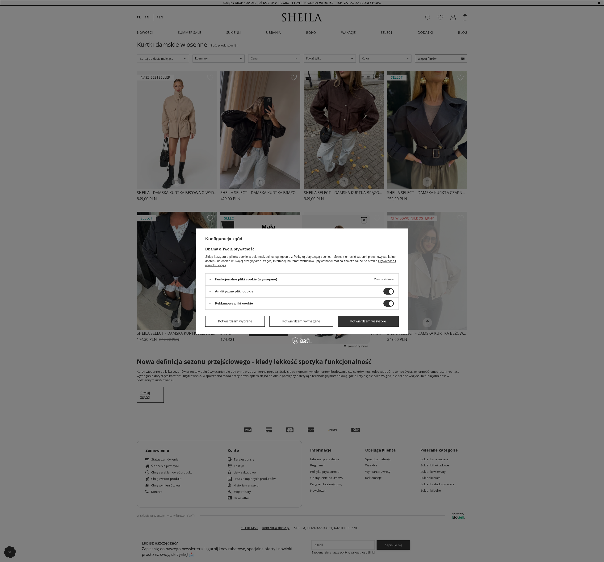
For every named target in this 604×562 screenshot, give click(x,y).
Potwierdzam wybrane (235, 321)
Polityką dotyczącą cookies (312, 256)
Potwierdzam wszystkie (368, 321)
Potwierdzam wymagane (301, 321)
